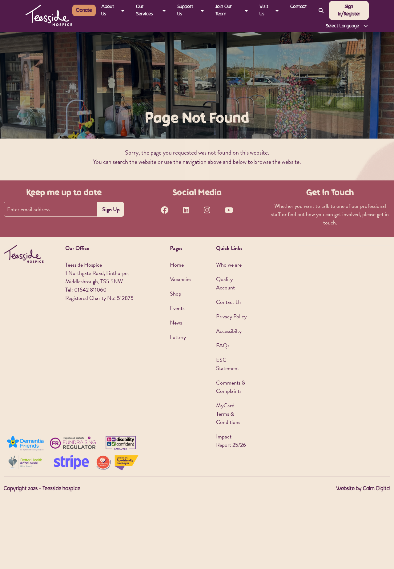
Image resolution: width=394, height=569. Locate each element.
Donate (84, 10)
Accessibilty (229, 331)
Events (177, 308)
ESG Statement (227, 364)
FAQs (222, 345)
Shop (175, 293)
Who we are (229, 264)
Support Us (185, 10)
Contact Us (228, 302)
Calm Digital (376, 489)
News (176, 322)
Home (177, 264)
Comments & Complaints (230, 386)
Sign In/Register (349, 10)
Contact (298, 6)
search (120, 161)
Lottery (178, 337)
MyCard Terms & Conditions (228, 413)
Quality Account (225, 283)
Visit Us (263, 10)
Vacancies (180, 279)
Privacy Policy (231, 316)
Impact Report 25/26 (231, 440)
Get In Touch (330, 193)
